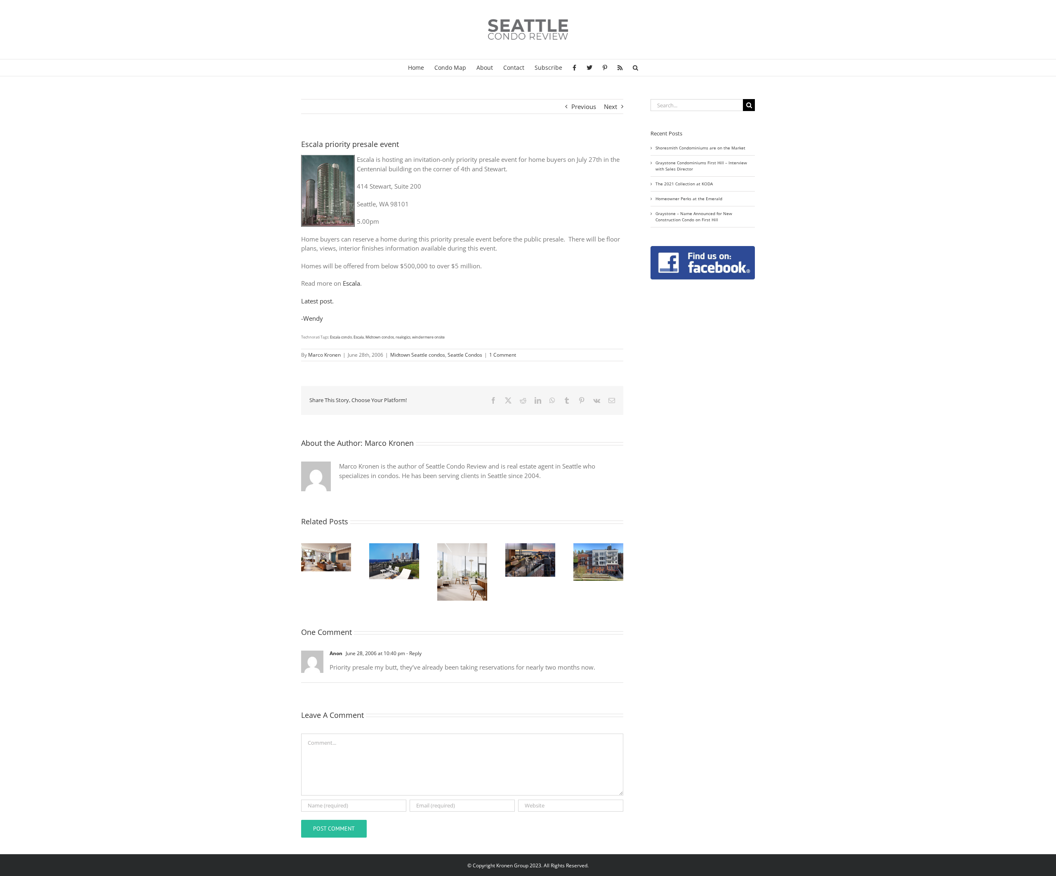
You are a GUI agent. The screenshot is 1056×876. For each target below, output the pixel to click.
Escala (351, 283)
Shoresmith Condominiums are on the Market (700, 148)
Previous (583, 106)
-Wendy (312, 318)
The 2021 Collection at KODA (684, 184)
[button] (635, 67)
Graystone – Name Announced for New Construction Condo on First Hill (693, 217)
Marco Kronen (324, 354)
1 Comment (502, 354)
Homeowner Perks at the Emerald (688, 198)
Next (610, 106)
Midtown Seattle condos (417, 354)
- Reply (413, 653)
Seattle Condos (465, 354)
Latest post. (317, 301)
